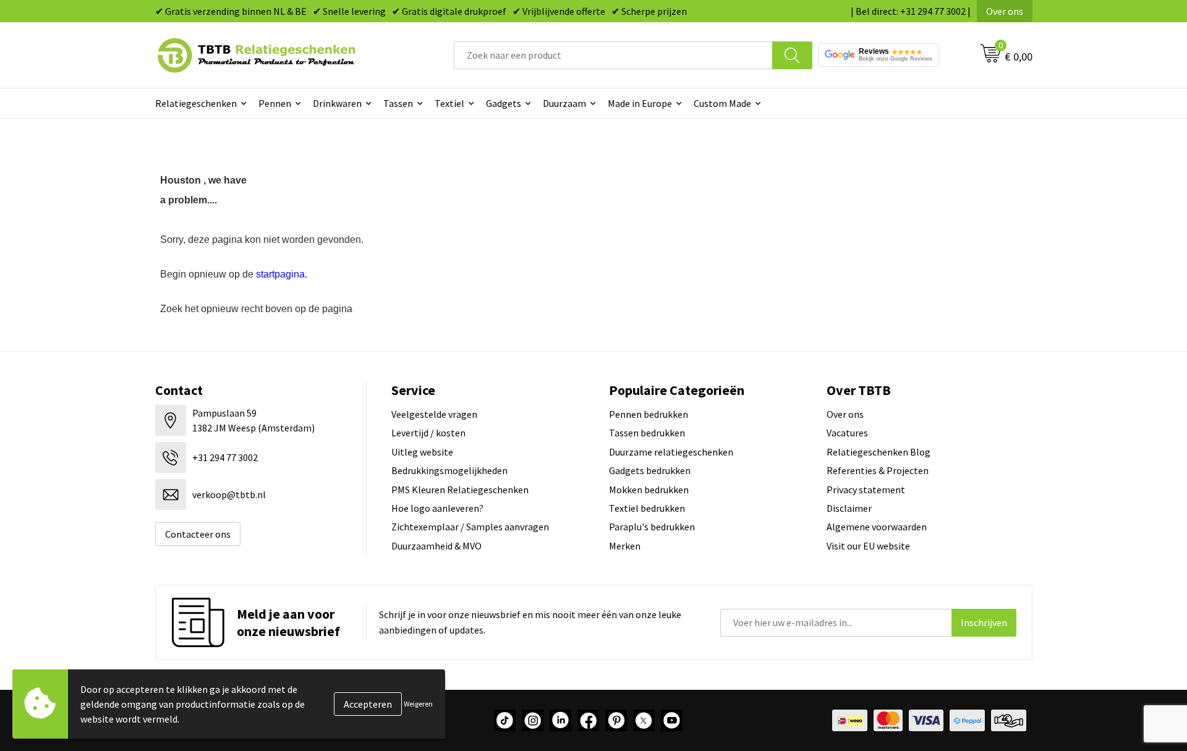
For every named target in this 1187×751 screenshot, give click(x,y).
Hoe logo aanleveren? (437, 508)
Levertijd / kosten (428, 432)
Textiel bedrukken (647, 508)
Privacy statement (866, 489)
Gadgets (503, 103)
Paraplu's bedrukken (652, 526)
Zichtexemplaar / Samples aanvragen (470, 526)
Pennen (274, 103)
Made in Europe (640, 103)
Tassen (398, 103)
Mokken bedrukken (649, 489)
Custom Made (722, 103)
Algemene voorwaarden (877, 526)
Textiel (449, 103)
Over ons (1004, 11)
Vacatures (847, 432)
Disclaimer (849, 508)
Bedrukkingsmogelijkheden (449, 470)
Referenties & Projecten (878, 470)
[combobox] (613, 55)
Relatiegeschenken (196, 103)
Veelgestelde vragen (434, 414)
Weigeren (418, 703)
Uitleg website (422, 452)
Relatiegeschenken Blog (878, 452)
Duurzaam (564, 103)
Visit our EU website (868, 546)
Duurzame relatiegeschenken (671, 452)
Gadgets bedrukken (650, 470)
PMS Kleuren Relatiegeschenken (460, 489)
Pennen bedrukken (648, 414)
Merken (624, 546)
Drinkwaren (337, 103)
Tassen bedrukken (647, 432)
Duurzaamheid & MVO (436, 546)
